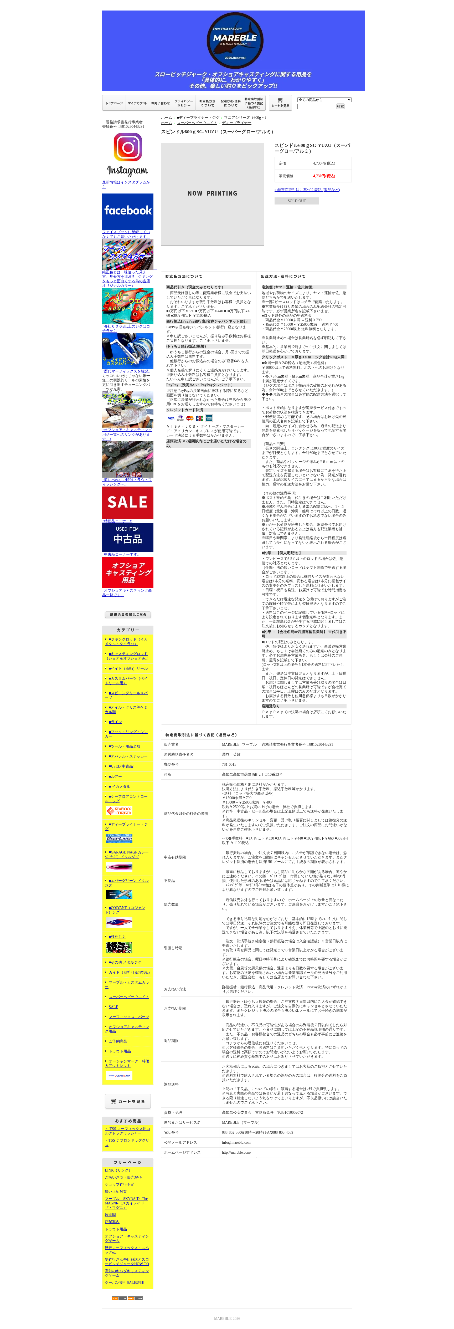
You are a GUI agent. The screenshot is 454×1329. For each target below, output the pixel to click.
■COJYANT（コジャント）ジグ (125, 910)
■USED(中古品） (123, 766)
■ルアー (115, 777)
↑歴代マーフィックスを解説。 (127, 371)
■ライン (115, 722)
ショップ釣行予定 (119, 1185)
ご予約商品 (118, 1041)
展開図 (110, 1215)
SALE (113, 1007)
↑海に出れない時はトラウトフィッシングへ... (127, 482)
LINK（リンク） (118, 1170)
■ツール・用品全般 (124, 746)
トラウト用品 (120, 1051)
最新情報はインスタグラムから (126, 184)
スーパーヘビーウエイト (129, 997)
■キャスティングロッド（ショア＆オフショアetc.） (128, 656)
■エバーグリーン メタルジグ (127, 883)
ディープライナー (236, 123)
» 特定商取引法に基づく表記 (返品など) (307, 190)
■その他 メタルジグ (125, 962)
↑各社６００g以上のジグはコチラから (126, 328)
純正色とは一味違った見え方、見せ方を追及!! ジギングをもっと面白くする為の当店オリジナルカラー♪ (129, 277)
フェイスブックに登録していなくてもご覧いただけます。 (126, 234)
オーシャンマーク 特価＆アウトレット (127, 1063)
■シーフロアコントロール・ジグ (126, 799)
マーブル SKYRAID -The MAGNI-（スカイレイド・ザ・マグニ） (126, 1203)
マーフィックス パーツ (129, 1017)
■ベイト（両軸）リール (128, 669)
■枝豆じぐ (117, 937)
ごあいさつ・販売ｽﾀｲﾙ (123, 1177)
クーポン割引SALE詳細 (124, 1283)
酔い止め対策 (116, 1192)
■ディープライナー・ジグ (126, 826)
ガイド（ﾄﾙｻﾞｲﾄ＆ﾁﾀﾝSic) (129, 972)
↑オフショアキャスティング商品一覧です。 (127, 593)
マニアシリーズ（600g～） (246, 118)
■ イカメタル (119, 787)
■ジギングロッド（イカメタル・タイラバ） (126, 641)
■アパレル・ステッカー (128, 756)
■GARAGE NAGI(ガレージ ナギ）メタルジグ (127, 854)
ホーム (166, 118)
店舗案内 (112, 1222)
